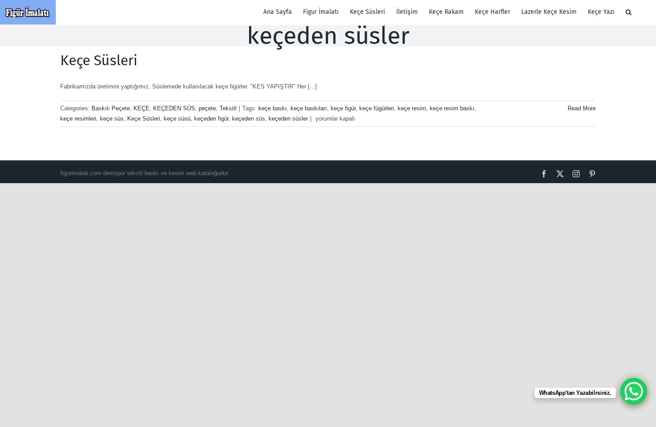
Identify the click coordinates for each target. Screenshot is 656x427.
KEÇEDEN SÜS (174, 108)
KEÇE (141, 108)
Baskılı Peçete (110, 108)
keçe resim (412, 108)
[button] (628, 12)
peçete (207, 108)
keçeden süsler (288, 118)
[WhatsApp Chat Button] (633, 391)
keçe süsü (177, 118)
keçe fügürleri (376, 108)
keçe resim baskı (452, 108)
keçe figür (343, 108)
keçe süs (112, 118)
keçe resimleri (78, 118)
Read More (582, 108)
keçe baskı (272, 108)
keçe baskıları (309, 108)
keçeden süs (248, 118)
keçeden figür (211, 118)
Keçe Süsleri (98, 60)
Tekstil (228, 108)
